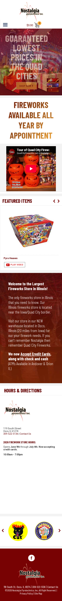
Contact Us (25, 433)
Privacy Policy (26, 593)
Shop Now (25, 86)
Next (58, 201)
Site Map (38, 593)
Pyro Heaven (11, 258)
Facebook (31, 558)
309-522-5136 (10, 433)
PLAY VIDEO (17, 265)
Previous (54, 201)
